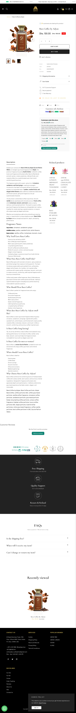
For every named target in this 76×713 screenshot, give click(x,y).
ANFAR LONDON (55, 640)
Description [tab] (10, 162)
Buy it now (54, 51)
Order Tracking (10, 681)
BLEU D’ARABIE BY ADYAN (53, 213)
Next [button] (32, 39)
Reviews (8, 684)
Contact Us (9, 692)
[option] (21, 38)
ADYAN (52, 642)
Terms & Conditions (34, 648)
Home (8, 17)
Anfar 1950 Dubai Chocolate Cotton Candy (65, 182)
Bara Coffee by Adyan (38, 617)
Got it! (36, 707)
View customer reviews (49, 148)
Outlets (30, 637)
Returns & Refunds (33, 642)
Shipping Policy (32, 640)
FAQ (7, 689)
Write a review (38, 433)
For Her (8, 675)
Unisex (8, 678)
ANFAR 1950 (53, 637)
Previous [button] (11, 39)
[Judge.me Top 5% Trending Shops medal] (60, 449)
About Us (9, 687)
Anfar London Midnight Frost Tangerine (53, 182)
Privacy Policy (32, 645)
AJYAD (52, 645)
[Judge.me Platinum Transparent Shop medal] (37, 449)
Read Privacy (42, 703)
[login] (58, 9)
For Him (8, 673)
